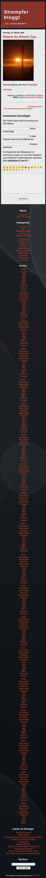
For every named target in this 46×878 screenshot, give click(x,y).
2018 (23, 493)
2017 (23, 524)
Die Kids (23, 233)
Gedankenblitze (23, 231)
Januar (23, 288)
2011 (23, 710)
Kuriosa (23, 226)
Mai (23, 279)
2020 (23, 435)
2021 (23, 404)
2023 (23, 349)
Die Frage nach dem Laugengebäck (23, 853)
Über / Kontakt (23, 217)
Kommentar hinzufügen (34, 97)
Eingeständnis (23, 844)
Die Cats (23, 255)
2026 (23, 269)
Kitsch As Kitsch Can (19, 37)
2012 (23, 679)
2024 (23, 320)
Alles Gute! (23, 835)
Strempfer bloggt (16, 14)
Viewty (23, 246)
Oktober (24, 296)
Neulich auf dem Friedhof (23, 839)
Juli (24, 274)
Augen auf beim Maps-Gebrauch (23, 846)
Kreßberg (39, 95)
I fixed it (23, 260)
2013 (23, 648)
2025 (23, 291)
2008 (23, 803)
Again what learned (23, 849)
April (23, 281)
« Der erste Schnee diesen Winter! (17, 108)
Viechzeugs (23, 257)
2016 (23, 555)
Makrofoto (23, 253)
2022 (23, 380)
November (24, 325)
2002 (23, 821)
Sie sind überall (23, 833)
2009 (23, 772)
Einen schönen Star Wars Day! (23, 851)
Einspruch (23, 842)
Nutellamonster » (35, 106)
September (24, 298)
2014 (23, 617)
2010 (23, 741)
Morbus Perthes (24, 236)
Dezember (24, 294)
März (23, 283)
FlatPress (23, 241)
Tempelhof (32, 85)
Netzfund (23, 239)
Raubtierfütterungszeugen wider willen (23, 837)
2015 (23, 586)
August (23, 272)
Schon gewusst (23, 251)
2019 (23, 464)
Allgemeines (23, 248)
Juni (24, 276)
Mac (23, 229)
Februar (24, 286)
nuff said (7, 89)
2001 (23, 823)
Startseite (23, 214)
